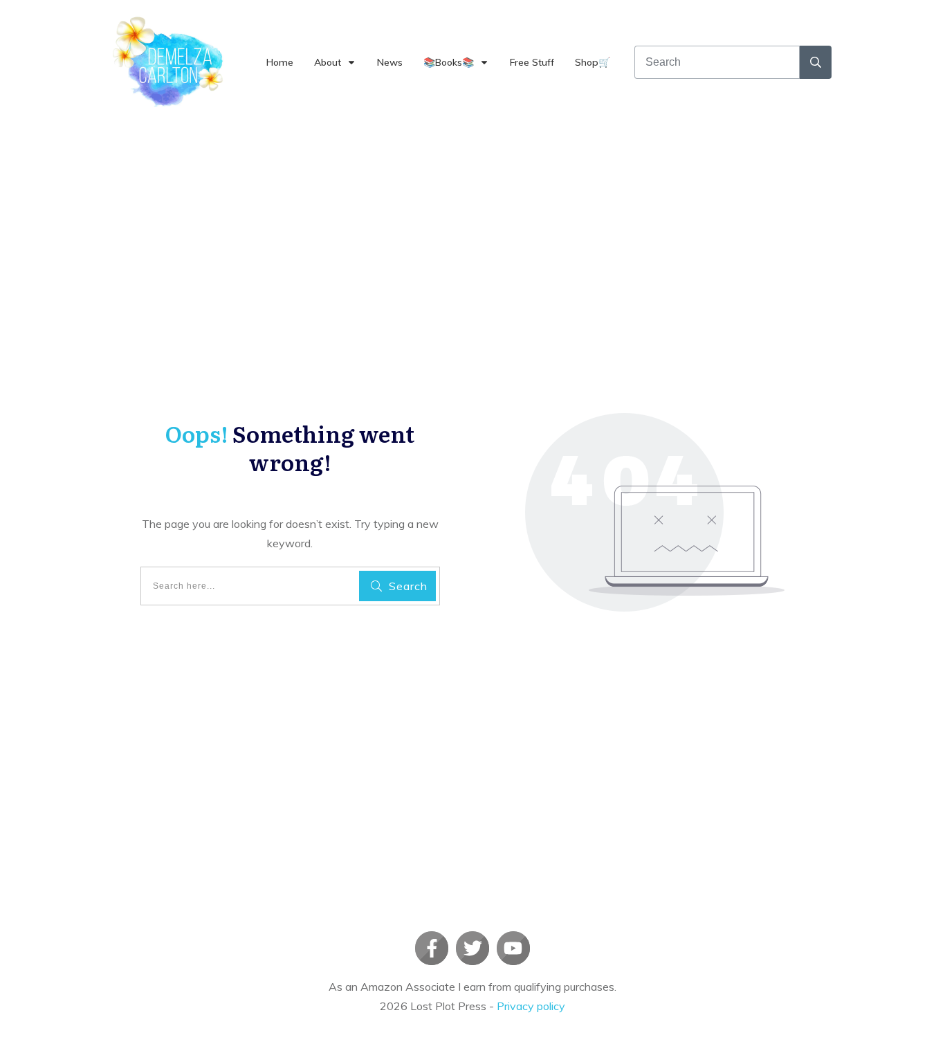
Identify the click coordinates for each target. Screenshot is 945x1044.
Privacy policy (531, 1006)
